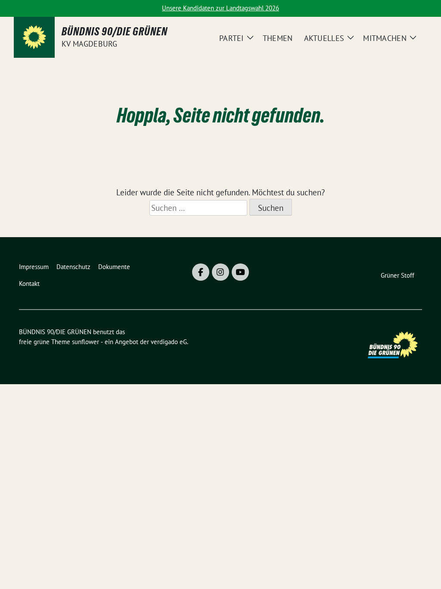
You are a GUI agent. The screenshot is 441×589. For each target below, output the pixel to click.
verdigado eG (169, 342)
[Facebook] (200, 272)
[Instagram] (220, 272)
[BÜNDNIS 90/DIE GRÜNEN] (34, 37)
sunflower (85, 342)
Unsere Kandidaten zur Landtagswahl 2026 (220, 8)
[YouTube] (240, 272)
